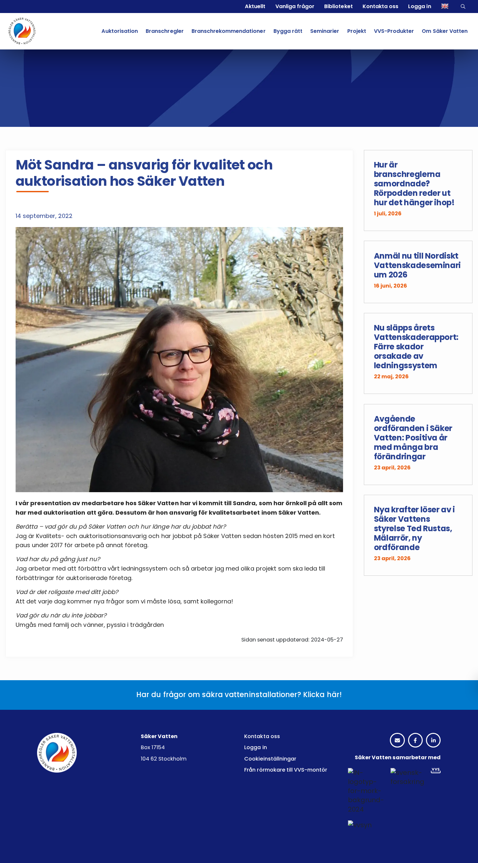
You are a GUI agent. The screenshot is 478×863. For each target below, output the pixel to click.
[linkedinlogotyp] (433, 740)
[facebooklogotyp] (415, 740)
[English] (446, 6)
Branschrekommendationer (229, 31)
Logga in (419, 6)
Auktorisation (119, 31)
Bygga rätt (287, 31)
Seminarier (324, 31)
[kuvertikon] (397, 740)
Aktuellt (255, 6)
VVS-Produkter (394, 31)
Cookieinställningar (270, 758)
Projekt (356, 31)
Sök (464, 6)
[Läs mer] (418, 190)
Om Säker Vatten (444, 31)
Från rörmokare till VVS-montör (285, 770)
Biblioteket (338, 6)
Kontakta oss (380, 6)
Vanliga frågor (294, 6)
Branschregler (164, 31)
